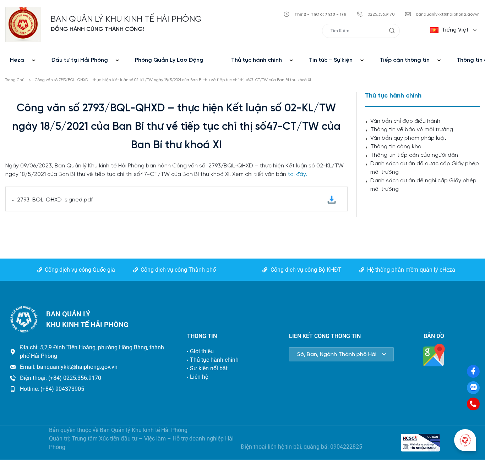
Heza (17, 60)
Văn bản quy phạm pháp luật (408, 138)
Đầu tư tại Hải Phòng (79, 60)
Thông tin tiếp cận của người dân (414, 155)
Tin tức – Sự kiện (331, 60)
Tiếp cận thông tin (405, 60)
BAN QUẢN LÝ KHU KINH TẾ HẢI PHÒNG (126, 19)
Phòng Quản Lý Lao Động (169, 60)
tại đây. (297, 174)
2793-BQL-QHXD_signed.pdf (55, 200)
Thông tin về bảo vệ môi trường (411, 130)
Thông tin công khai (396, 147)
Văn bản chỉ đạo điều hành (405, 121)
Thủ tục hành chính (256, 60)
